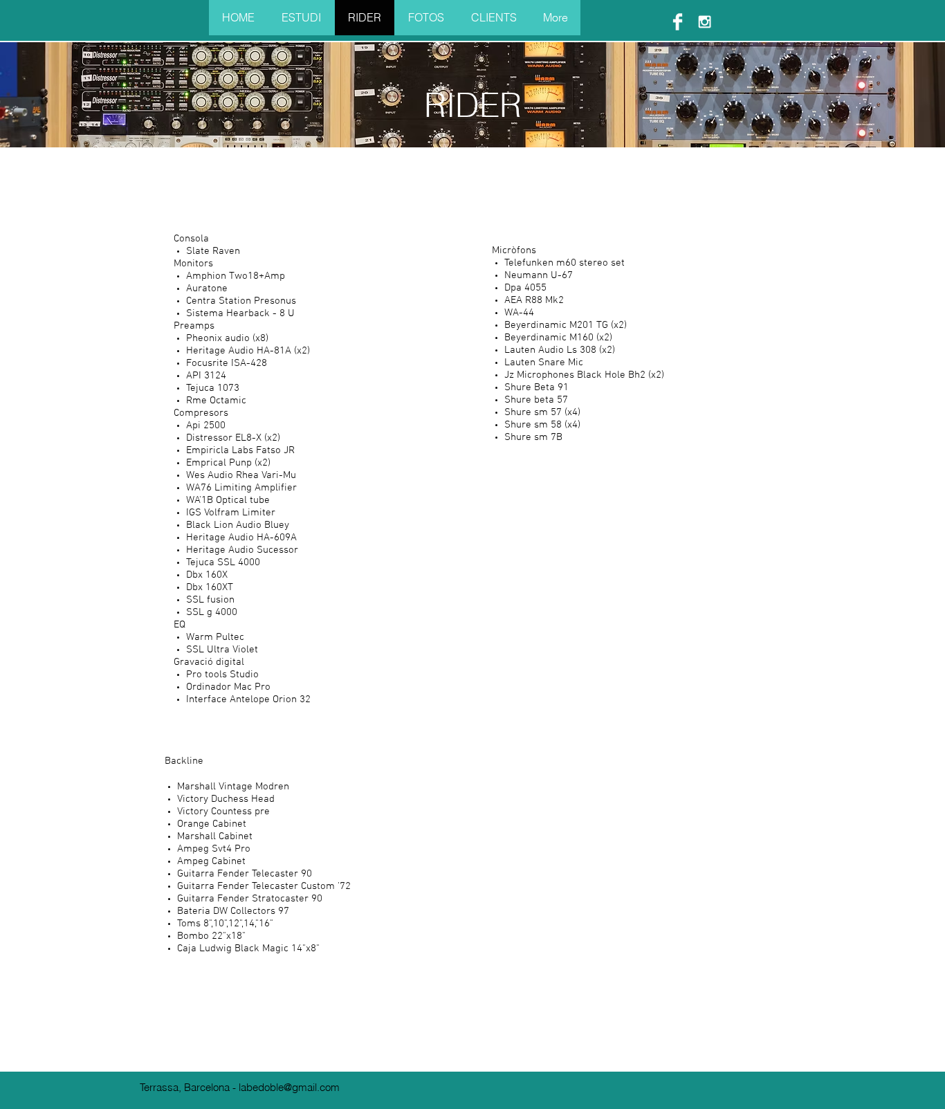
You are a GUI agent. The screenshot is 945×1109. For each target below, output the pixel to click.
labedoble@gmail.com (289, 1087)
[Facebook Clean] (677, 21)
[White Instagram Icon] (704, 21)
